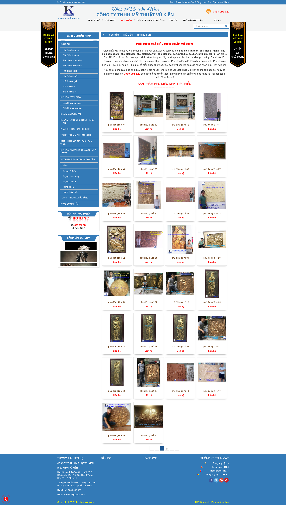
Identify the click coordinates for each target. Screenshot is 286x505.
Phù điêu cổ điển (70, 76)
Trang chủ (94, 20)
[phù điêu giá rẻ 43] (148, 105)
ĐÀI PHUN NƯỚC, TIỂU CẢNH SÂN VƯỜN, (76, 142)
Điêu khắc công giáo (72, 108)
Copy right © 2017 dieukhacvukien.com (75, 502)
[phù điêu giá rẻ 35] (148, 194)
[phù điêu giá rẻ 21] (212, 327)
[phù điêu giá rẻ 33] (212, 194)
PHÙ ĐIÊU (65, 44)
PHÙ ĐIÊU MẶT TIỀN (193, 20)
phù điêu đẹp (69, 86)
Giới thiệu (110, 20)
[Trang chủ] (102, 34)
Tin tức (173, 20)
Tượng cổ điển (69, 171)
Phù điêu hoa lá (70, 71)
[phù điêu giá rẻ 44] (116, 105)
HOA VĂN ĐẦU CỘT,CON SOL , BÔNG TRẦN (77, 121)
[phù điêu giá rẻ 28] (116, 283)
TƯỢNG (63, 165)
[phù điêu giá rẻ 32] (116, 238)
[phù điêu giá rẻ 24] (116, 327)
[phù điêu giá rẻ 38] (180, 150)
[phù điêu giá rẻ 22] (180, 327)
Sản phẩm (126, 20)
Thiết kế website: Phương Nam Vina (212, 502)
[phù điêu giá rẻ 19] (148, 372)
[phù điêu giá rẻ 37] (212, 150)
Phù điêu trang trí (71, 50)
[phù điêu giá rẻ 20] (116, 372)
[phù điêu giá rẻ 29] (212, 238)
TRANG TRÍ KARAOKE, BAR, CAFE (75, 135)
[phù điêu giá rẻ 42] (180, 105)
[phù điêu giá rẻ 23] (148, 327)
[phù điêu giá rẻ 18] (180, 372)
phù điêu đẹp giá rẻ (144, 61)
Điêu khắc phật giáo (72, 103)
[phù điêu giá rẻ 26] (180, 283)
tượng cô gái (68, 187)
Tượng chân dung (71, 176)
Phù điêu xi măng (71, 55)
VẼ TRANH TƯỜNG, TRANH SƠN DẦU (77, 159)
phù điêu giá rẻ (69, 92)
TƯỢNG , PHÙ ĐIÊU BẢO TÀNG (74, 198)
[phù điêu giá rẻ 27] (148, 283)
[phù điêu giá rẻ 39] (148, 150)
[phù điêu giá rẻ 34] (180, 194)
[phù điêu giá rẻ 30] (180, 238)
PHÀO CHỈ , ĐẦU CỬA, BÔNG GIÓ (75, 129)
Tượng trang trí (70, 181)
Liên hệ (217, 20)
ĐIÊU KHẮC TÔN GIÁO (70, 97)
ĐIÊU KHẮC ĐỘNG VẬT (70, 114)
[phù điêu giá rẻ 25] (212, 283)
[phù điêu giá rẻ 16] (116, 416)
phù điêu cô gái (70, 81)
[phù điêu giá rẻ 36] (116, 194)
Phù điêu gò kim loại (72, 65)
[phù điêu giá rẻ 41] (212, 105)
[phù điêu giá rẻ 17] (212, 372)
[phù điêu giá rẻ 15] (148, 416)
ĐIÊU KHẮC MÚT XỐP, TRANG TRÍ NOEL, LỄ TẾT (78, 152)
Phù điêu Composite (72, 60)
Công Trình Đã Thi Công (151, 20)
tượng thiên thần (70, 192)
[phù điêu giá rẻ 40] (116, 150)
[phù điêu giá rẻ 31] (148, 238)
